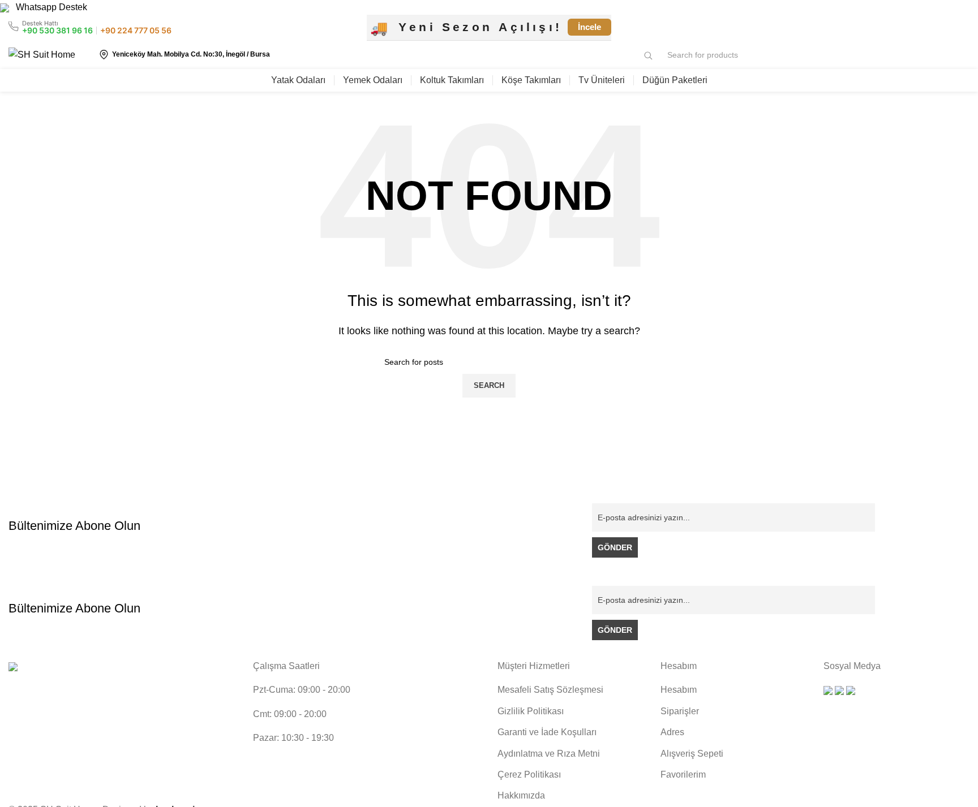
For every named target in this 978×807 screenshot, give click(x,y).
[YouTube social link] (963, 27)
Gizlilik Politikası (530, 711)
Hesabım (678, 689)
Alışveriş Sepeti (691, 753)
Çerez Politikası (529, 774)
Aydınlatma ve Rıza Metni (548, 753)
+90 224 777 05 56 (135, 30)
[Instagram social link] (949, 27)
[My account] (942, 55)
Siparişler (679, 711)
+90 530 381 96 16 (57, 30)
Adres (672, 732)
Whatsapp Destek (48, 7)
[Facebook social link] (936, 27)
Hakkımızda (521, 795)
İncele (589, 27)
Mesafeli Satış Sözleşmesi (550, 689)
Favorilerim (683, 774)
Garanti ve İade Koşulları (547, 732)
